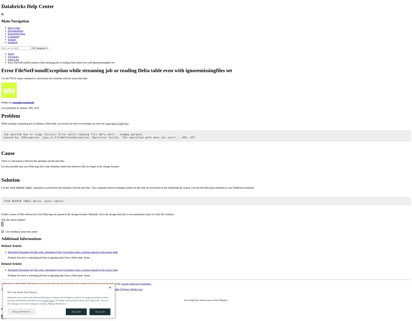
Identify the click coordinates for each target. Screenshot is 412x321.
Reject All (76, 312)
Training (12, 39)
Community (14, 36)
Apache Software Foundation (136, 284)
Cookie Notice (48, 300)
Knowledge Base (16, 33)
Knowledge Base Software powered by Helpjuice (206, 300)
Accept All (100, 312)
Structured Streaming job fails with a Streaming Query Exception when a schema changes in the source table (63, 252)
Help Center (14, 28)
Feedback (13, 42)
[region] (59, 301)
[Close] (110, 287)
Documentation (15, 30)
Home (11, 54)
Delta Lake (13, 59)
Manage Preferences (21, 311)
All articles (13, 56)
